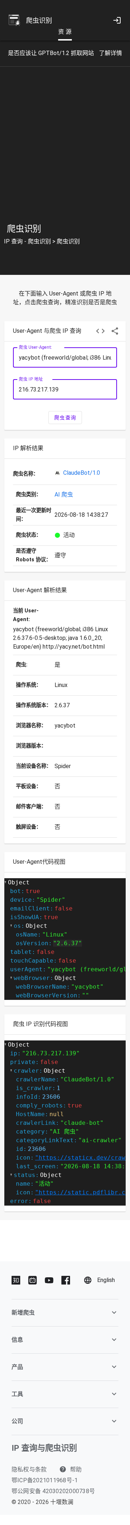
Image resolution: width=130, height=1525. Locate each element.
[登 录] (117, 20)
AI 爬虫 (64, 494)
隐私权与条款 (29, 1469)
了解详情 (110, 53)
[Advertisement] (65, 151)
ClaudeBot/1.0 (81, 472)
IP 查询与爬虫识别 (44, 1448)
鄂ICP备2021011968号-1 (45, 1480)
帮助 (75, 1469)
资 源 (65, 31)
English (106, 1280)
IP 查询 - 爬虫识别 (27, 241)
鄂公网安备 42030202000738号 (53, 1491)
